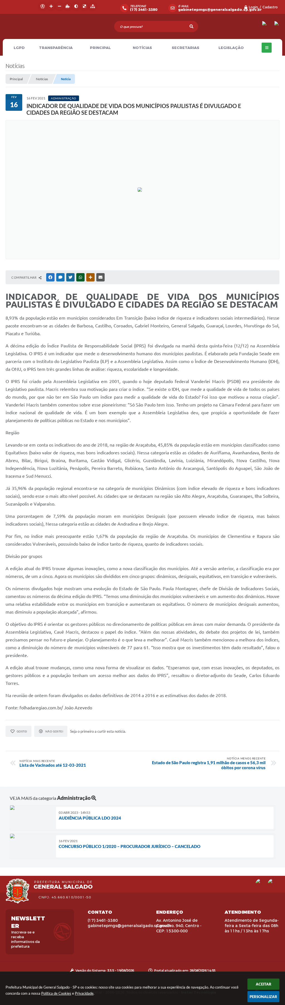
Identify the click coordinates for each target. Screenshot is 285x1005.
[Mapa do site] (92, 6)
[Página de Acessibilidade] (42, 6)
